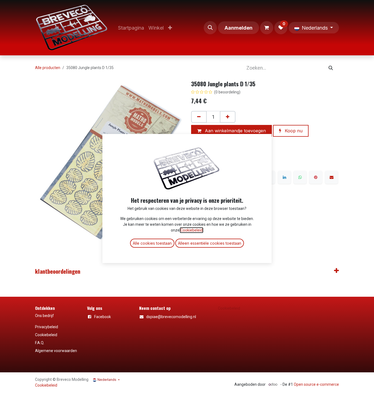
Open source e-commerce (316, 384)
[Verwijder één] (199, 117)
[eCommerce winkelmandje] (266, 27)
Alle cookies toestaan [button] (152, 243)
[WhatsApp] (300, 177)
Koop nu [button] (293, 130)
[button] (210, 27)
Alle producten (47, 67)
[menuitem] (131, 28)
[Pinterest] (315, 177)
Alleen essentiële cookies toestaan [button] (209, 243)
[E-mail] (331, 177)
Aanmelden (238, 28)
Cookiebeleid (229, 308)
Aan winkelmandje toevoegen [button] (234, 130)
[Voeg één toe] (227, 117)
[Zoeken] (331, 68)
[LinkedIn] (284, 177)
